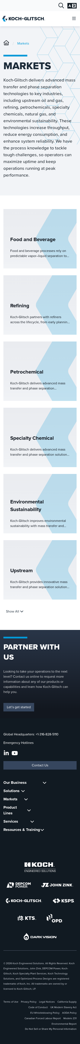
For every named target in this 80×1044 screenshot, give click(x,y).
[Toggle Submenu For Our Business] (45, 782)
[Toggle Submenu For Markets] (26, 799)
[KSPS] (63, 900)
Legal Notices (47, 1002)
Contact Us (40, 765)
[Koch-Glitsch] (6, 43)
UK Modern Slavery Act (63, 1007)
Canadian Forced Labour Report (43, 1018)
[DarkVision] (40, 936)
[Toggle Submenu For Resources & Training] (42, 830)
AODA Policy (69, 1013)
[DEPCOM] (19, 885)
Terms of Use (10, 1002)
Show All (13, 611)
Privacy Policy (28, 1002)
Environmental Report (64, 1024)
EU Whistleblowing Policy (45, 1013)
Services (10, 821)
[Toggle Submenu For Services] (32, 821)
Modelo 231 (70, 1018)
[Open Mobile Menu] (74, 18)
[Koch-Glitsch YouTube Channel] (15, 753)
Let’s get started (19, 707)
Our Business (15, 782)
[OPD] (55, 918)
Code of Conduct (38, 1007)
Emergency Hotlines (18, 742)
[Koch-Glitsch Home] (25, 19)
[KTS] (27, 918)
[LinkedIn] (6, 753)
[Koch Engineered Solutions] (40, 867)
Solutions (11, 791)
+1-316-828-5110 (47, 734)
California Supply (67, 1002)
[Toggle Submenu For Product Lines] (29, 810)
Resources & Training (21, 829)
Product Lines (10, 810)
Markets (23, 43)
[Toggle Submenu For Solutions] (23, 791)
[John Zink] (57, 885)
